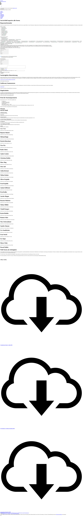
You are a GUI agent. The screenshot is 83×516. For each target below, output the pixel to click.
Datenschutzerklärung (16, 513)
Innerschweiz (3, 31)
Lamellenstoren (3, 38)
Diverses (17, 39)
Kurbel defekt (16, 41)
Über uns (1, 0)
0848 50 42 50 (15, 8)
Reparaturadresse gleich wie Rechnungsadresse (7, 56)
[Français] (42, 6)
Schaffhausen (3, 32)
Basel (2, 29)
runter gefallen (31, 41)
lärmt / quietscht (38, 41)
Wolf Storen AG (5, 513)
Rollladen (2, 37)
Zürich (2, 35)
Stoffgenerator (2, 86)
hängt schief (9, 41)
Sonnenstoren (3, 39)
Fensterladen (10, 39)
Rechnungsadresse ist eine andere (6, 57)
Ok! (0, 515)
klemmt (2, 41)
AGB (6, 69)
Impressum (9, 513)
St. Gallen (2, 33)
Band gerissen (23, 41)
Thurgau (2, 34)
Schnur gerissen (74, 41)
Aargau (2, 27)
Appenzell (2, 28)
